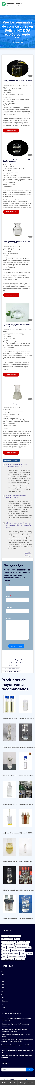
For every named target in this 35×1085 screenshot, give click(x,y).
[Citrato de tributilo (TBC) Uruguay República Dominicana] (25, 847)
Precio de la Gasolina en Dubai (10, 665)
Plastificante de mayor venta (23, 947)
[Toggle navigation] (17, 11)
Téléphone (9, 607)
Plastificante (11, 947)
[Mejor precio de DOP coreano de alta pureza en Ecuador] (9, 790)
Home (18, 37)
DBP (2, 974)
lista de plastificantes (8, 944)
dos (2, 991)
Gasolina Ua (14, 663)
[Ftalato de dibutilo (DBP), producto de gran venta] (25, 704)
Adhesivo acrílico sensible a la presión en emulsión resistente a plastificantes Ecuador (17, 1041)
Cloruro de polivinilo (7, 939)
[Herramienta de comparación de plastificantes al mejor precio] (9, 704)
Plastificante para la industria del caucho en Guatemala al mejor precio (14, 1030)
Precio (21, 663)
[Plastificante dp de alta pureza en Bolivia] (25, 733)
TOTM (3, 1007)
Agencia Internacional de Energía (11, 660)
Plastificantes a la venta (18, 950)
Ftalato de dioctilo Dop (23, 941)
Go (30, 1069)
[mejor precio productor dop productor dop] (9, 819)
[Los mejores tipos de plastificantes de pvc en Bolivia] (25, 790)
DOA (2, 984)
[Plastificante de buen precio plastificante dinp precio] (25, 905)
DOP (2, 988)
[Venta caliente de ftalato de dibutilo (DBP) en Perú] (9, 733)
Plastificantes (6, 950)
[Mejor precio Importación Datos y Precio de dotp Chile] (25, 876)
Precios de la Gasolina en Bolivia (11, 668)
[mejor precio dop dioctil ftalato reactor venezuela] (9, 847)
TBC (2, 1004)
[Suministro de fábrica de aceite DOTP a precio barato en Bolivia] (25, 762)
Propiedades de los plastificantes (17, 956)
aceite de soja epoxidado (9, 936)
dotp (2, 994)
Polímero (30, 953)
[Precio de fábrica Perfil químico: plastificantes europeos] (9, 762)
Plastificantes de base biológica (10, 953)
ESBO (3, 998)
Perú (4, 947)
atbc (2, 971)
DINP (2, 981)
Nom (8, 585)
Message (8, 618)
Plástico (23, 953)
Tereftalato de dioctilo (8, 959)
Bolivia (23, 660)
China (18, 936)
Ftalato (16, 939)
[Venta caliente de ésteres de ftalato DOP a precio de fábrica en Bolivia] (9, 905)
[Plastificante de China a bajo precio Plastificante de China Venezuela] (9, 876)
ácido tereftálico (19, 959)
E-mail (8, 596)
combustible (6, 663)
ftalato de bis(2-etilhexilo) (9, 941)
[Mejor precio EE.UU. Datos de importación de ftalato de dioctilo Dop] (25, 819)
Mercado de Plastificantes (22, 944)
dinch (2, 978)
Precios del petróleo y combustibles (11, 671)
